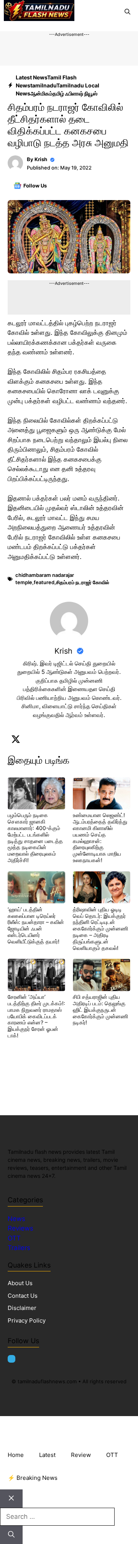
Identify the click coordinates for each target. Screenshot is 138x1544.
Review (81, 1454)
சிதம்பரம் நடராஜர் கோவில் (82, 582)
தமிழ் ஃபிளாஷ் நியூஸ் (75, 93)
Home (16, 1454)
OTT (14, 1238)
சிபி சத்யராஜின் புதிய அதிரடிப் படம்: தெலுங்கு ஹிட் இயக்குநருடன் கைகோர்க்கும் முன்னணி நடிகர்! (100, 1009)
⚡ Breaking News (33, 1477)
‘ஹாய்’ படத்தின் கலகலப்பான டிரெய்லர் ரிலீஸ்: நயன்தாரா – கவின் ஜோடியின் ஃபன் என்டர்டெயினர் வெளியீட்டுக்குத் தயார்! (36, 925)
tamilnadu (43, 85)
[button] (127, 11)
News (17, 1219)
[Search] (11, 1535)
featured (44, 582)
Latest (47, 1454)
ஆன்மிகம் (41, 93)
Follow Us (35, 186)
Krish (40, 159)
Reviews (20, 1228)
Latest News (31, 77)
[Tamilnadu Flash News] (39, 12)
